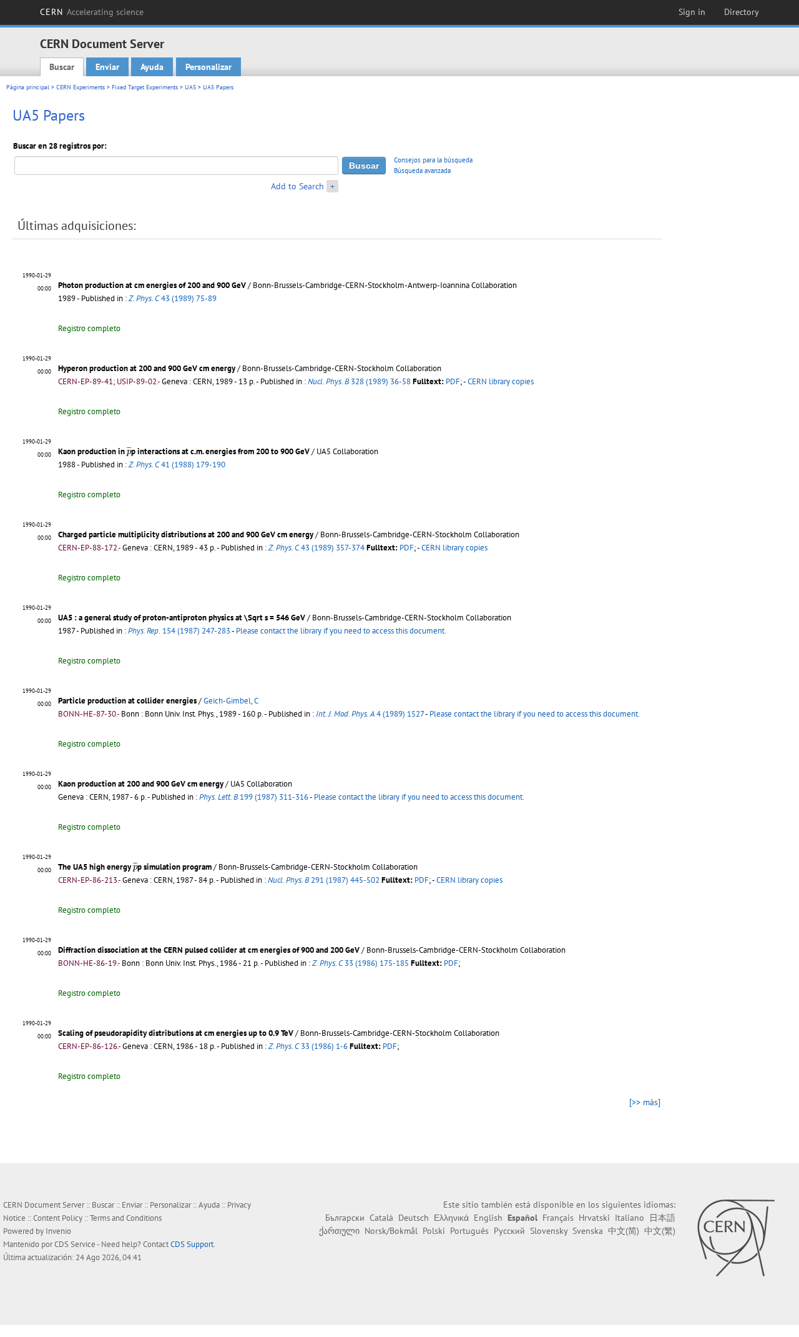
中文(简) (623, 1230)
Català (381, 1217)
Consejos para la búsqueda (433, 160)
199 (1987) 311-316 (253, 797)
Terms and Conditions (126, 1218)
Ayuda (152, 66)
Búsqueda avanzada (422, 170)
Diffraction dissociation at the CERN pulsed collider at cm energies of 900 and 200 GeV (209, 950)
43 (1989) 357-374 (316, 547)
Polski (434, 1230)
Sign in (692, 11)
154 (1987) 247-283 (179, 630)
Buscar (61, 66)
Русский (509, 1230)
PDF (453, 381)
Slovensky (548, 1230)
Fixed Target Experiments (145, 87)
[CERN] (735, 1237)
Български (345, 1217)
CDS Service (75, 1244)
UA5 (190, 87)
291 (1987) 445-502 (324, 880)
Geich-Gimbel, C (230, 700)
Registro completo (89, 328)
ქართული (339, 1230)
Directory (741, 11)
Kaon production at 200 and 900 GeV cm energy (140, 783)
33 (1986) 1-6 (308, 1046)
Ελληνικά (451, 1217)
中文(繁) (659, 1230)
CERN (92, 11)
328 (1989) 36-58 (359, 381)
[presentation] (129, 451)
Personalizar (208, 66)
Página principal (27, 87)
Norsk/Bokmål (391, 1230)
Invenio (58, 1231)
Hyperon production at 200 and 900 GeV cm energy (146, 368)
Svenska (587, 1230)
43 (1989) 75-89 (173, 298)
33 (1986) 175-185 (360, 963)
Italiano (629, 1217)
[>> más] (644, 1102)
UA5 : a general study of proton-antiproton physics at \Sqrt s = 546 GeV (181, 617)
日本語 (662, 1217)
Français (558, 1217)
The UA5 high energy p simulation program (135, 867)
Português (469, 1230)
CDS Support (191, 1244)
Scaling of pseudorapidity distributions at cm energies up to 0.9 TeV (175, 1033)
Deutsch (413, 1217)
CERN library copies (501, 381)
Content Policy (57, 1218)
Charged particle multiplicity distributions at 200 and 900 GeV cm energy (185, 534)
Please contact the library (341, 630)
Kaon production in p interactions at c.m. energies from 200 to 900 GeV (184, 451)
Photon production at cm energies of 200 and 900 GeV (152, 285)
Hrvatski (594, 1217)
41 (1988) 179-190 (177, 464)
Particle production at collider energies (127, 700)
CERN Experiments (80, 87)
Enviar (107, 66)
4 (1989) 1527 (370, 713)
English (488, 1217)
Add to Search (297, 186)
